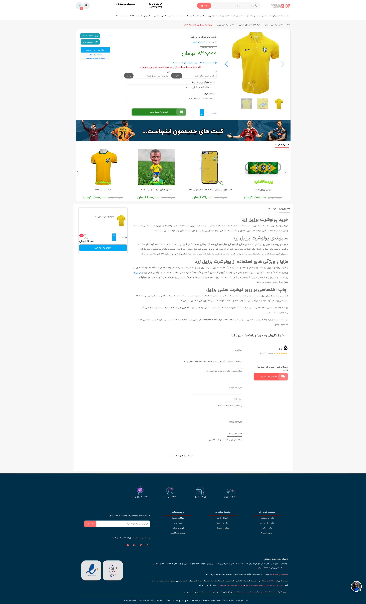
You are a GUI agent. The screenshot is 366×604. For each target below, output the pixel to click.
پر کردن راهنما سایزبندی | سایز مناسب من (194, 63)
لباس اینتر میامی (251, 585)
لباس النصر (239, 585)
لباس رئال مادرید (267, 523)
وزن (168, 71)
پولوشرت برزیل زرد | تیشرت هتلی (198, 24)
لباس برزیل (138, 272)
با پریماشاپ (178, 512)
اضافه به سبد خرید (159, 112)
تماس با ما (121, 16)
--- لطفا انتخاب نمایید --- (200, 87)
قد (215, 71)
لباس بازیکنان (176, 16)
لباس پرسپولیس (267, 518)
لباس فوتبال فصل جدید (279, 574)
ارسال (90, 524)
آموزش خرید (222, 518)
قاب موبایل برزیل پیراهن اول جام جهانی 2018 (210, 190)
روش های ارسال (222, 523)
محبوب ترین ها (267, 512)
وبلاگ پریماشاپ (178, 533)
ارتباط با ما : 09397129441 (155, 5)
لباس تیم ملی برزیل (225, 24)
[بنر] (183, 130)
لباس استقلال (273, 591)
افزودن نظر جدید (269, 376)
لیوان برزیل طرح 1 (262, 190)
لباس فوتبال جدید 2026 (140, 16)
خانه (289, 24)
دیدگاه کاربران (197, 42)
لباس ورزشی (237, 16)
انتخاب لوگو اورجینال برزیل (202, 82)
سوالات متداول (88, 35)
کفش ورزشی (160, 16)
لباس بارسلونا (266, 533)
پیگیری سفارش (222, 528)
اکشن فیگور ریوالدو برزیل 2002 (156, 190)
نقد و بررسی (284, 208)
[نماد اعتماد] (91, 570)
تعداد (214, 113)
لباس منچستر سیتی (226, 585)
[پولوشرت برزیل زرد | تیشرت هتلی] (254, 63)
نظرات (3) (272, 208)
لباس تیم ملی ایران (244, 591)
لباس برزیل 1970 (103, 190)
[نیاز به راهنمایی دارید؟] (356, 586)
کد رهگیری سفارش (125, 4)
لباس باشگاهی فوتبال (279, 16)
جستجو (204, 5)
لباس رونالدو (266, 528)
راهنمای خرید (88, 42)
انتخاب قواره (209, 93)
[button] (226, 64)
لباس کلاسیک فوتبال (195, 16)
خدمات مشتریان (222, 512)
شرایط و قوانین (178, 528)
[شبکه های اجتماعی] (147, 545)
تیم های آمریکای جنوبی (249, 24)
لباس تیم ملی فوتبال (256, 16)
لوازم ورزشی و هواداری (218, 16)
